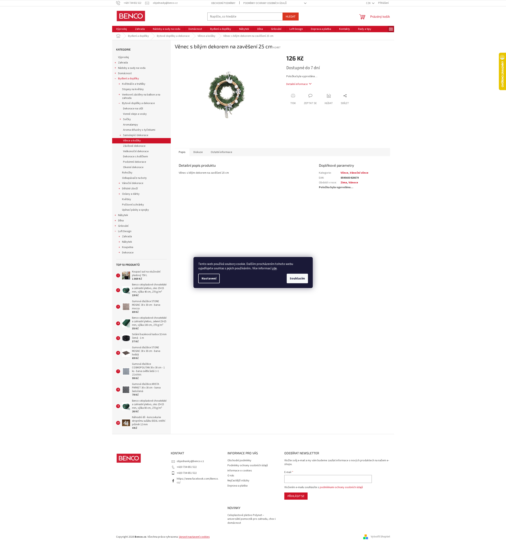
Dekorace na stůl (133, 109)
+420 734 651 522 (187, 467)
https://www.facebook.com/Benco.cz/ (198, 481)
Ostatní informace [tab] (221, 152)
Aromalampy (130, 125)
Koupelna (127, 247)
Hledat (290, 16)
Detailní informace (297, 84)
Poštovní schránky (133, 205)
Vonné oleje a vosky (135, 114)
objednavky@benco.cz (190, 461)
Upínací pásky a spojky (135, 210)
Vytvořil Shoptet (380, 537)
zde (274, 268)
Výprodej (123, 57)
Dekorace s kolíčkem (135, 157)
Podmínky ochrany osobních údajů (265, 3)
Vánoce (353, 183)
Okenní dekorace (133, 167)
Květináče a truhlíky (133, 84)
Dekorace (128, 253)
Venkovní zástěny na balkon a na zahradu (141, 96)
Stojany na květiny (133, 89)
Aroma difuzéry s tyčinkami (139, 130)
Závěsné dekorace (134, 146)
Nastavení (209, 278)
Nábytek (123, 215)
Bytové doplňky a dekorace (138, 103)
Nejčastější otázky (238, 481)
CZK (368, 3)
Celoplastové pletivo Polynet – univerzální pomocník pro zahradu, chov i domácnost (251, 519)
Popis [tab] (182, 152)
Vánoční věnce (359, 173)
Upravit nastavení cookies (194, 537)
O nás (230, 476)
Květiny (126, 199)
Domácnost (125, 73)
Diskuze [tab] (198, 152)
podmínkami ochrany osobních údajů (341, 487)
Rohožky (127, 173)
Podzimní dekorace (134, 162)
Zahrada (123, 63)
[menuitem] (121, 29)
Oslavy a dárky (131, 194)
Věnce (344, 173)
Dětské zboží (130, 189)
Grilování (123, 226)
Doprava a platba (237, 486)
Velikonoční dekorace (136, 151)
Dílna (121, 221)
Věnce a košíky (132, 141)
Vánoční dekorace (132, 183)
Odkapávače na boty (134, 178)
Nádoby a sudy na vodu (132, 68)
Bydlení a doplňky (128, 79)
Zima (344, 183)
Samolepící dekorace (135, 135)
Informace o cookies (239, 471)
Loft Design (124, 231)
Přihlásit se (295, 496)
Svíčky (127, 119)
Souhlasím (297, 278)
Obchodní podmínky (223, 3)
